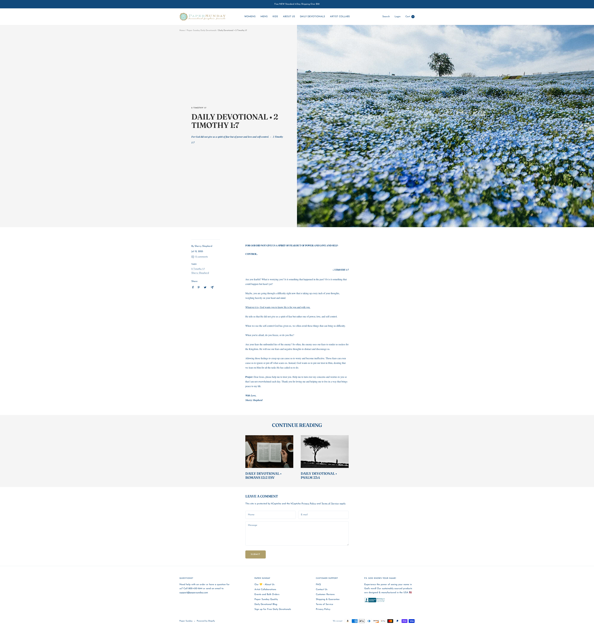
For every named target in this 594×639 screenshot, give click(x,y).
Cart (409, 16)
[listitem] (193, 287)
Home (182, 30)
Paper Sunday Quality (266, 599)
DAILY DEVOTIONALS (312, 16)
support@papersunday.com (193, 592)
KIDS (275, 16)
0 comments (201, 257)
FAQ (318, 584)
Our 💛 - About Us (264, 584)
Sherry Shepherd (200, 273)
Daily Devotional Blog (265, 604)
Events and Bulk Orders (266, 594)
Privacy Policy (308, 504)
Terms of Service (330, 504)
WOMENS (250, 16)
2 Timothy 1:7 (198, 108)
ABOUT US (289, 16)
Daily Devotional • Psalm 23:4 (319, 475)
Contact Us (321, 589)
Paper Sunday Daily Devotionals (201, 30)
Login (397, 16)
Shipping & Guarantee (328, 599)
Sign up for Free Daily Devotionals (272, 609)
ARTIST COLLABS (340, 16)
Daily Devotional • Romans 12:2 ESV (263, 475)
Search (386, 16)
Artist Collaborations (265, 589)
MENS (264, 16)
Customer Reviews (325, 594)
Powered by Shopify (206, 621)
